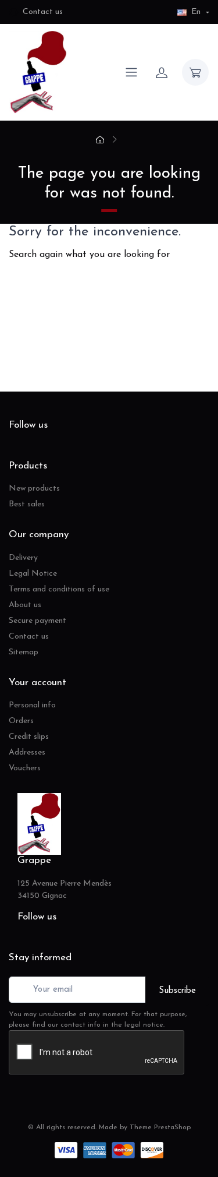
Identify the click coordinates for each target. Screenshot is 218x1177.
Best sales (27, 504)
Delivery (23, 558)
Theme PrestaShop (160, 1127)
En (196, 12)
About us (25, 605)
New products (34, 488)
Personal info (32, 705)
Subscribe (177, 990)
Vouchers (25, 768)
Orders (21, 721)
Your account (37, 683)
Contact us (43, 12)
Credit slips (29, 736)
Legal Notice (33, 573)
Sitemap (23, 652)
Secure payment (37, 620)
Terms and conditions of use (59, 589)
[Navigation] (131, 72)
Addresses (27, 752)
